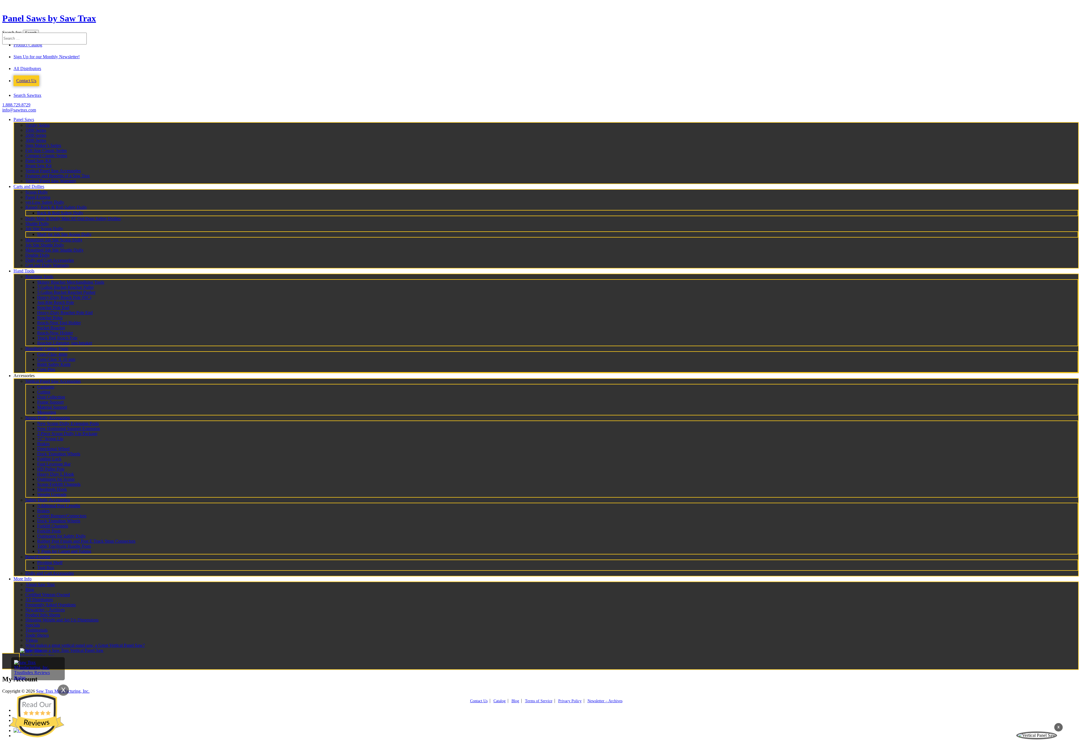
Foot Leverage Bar (54, 464)
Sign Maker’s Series (43, 145)
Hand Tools (24, 271)
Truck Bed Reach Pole (57, 337)
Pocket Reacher (51, 327)
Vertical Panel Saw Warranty (50, 180)
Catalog (499, 701)
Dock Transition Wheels (58, 453)
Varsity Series (37, 125)
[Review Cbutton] (36, 715)
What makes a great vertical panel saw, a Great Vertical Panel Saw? (85, 645)
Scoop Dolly (36, 192)
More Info (23, 578)
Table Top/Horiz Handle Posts (64, 546)
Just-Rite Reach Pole (55, 302)
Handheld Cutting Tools (46, 348)
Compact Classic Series (46, 155)
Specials (32, 625)
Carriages (45, 386)
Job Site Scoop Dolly (44, 228)
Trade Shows (37, 635)
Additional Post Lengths (58, 505)
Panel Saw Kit (38, 160)
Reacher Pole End (53, 307)
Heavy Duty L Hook (55, 474)
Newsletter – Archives (45, 609)
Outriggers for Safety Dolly (61, 536)
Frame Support (50, 402)
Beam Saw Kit (38, 165)
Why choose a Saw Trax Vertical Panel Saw (64, 650)
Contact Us (26, 80)
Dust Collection (51, 397)
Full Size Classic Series (46, 150)
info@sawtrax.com (19, 110)
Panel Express (37, 197)
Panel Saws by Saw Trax (49, 18)
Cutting (43, 392)
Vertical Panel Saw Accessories (53, 170)
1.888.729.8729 (16, 104)
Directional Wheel (53, 448)
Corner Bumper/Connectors (61, 515)
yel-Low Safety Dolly (44, 202)
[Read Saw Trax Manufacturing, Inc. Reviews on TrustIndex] (38, 677)
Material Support (52, 407)
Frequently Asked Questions (50, 604)
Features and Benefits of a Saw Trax (57, 175)
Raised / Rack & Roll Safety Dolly (56, 207)
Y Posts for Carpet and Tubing (64, 551)
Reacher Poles (49, 317)
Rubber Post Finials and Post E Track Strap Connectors (86, 541)
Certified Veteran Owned (47, 594)
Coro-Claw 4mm (52, 354)
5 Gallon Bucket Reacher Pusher (66, 292)
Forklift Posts (49, 531)
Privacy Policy (570, 701)
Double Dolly (37, 255)
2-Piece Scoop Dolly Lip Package (67, 433)
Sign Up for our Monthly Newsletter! (47, 56)
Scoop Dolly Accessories (47, 417)
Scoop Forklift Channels (59, 484)
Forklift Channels (52, 525)
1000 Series (35, 130)
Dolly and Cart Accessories (49, 260)
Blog (29, 589)
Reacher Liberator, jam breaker (64, 343)
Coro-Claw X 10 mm (56, 359)
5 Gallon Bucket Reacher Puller (65, 287)
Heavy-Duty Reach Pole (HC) (64, 297)
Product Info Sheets (42, 614)
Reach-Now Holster (55, 332)
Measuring (46, 412)
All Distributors (27, 68)
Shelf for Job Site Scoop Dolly (64, 234)
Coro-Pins (46, 369)
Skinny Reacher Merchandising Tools (70, 282)
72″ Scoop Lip (50, 438)
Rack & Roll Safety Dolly (60, 213)
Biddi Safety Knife (54, 364)
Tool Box (45, 567)
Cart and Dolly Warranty (47, 265)
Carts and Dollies (29, 186)
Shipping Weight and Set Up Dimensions (62, 620)
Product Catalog (28, 44)
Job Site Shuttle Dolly (44, 245)
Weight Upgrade (51, 494)
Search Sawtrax (27, 95)
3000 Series (35, 140)
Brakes (43, 443)
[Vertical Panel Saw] (1036, 735)
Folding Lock (49, 459)
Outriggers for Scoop (56, 479)
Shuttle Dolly (37, 223)
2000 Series (35, 135)
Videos (31, 640)
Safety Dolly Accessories (47, 500)
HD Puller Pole (50, 469)
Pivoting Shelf (49, 562)
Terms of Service (538, 701)
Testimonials (36, 630)
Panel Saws (24, 119)
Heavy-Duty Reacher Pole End (65, 312)
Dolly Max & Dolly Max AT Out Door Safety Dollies (73, 218)
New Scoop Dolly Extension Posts (68, 423)
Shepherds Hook (52, 489)
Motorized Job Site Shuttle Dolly (54, 250)
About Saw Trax (40, 584)
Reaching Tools (39, 276)
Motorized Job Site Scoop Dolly (53, 240)
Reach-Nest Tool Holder (59, 322)
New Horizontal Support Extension (68, 428)
